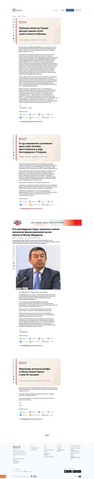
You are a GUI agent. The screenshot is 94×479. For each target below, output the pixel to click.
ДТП (21, 405)
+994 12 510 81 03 (16, 461)
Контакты (46, 451)
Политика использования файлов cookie (75, 457)
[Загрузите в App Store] (68, 471)
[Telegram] (25, 471)
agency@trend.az (16, 462)
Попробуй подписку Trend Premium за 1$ (31, 121)
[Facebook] (17, 471)
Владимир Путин (23, 107)
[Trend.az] (17, 10)
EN (75, 476)
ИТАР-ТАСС (30, 51)
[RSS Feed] (31, 471)
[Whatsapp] (14, 471)
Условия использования (75, 448)
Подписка (59, 448)
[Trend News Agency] (16, 447)
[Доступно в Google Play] (76, 471)
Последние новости (35, 448)
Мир (30, 107)
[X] (20, 471)
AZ (77, 476)
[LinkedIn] (28, 471)
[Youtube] (22, 471)
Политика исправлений (49, 456)
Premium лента (34, 449)
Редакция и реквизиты (48, 449)
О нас (45, 448)
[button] (13, 19)
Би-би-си (26, 391)
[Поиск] (53, 10)
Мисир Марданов (23, 331)
